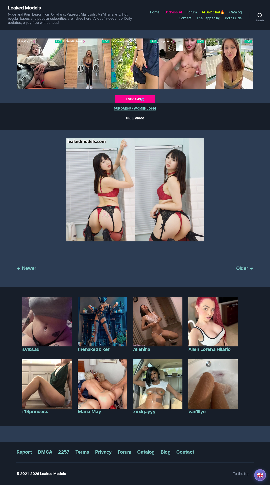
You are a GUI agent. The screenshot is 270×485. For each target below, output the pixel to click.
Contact (185, 18)
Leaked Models (24, 8)
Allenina (141, 349)
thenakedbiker (94, 349)
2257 (63, 452)
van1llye (197, 411)
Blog (165, 452)
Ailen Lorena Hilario (209, 349)
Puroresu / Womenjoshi (135, 108)
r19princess (35, 411)
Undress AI (173, 12)
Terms (82, 452)
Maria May (89, 411)
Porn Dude (233, 18)
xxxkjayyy (144, 411)
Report (24, 452)
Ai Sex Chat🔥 (213, 12)
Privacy (103, 452)
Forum (192, 12)
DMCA (45, 452)
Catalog (235, 12)
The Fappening (208, 18)
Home (155, 12)
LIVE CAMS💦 (135, 99)
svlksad (30, 349)
